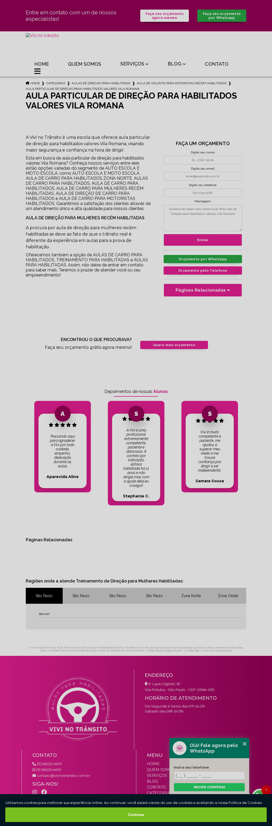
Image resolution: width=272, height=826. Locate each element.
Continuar (136, 815)
